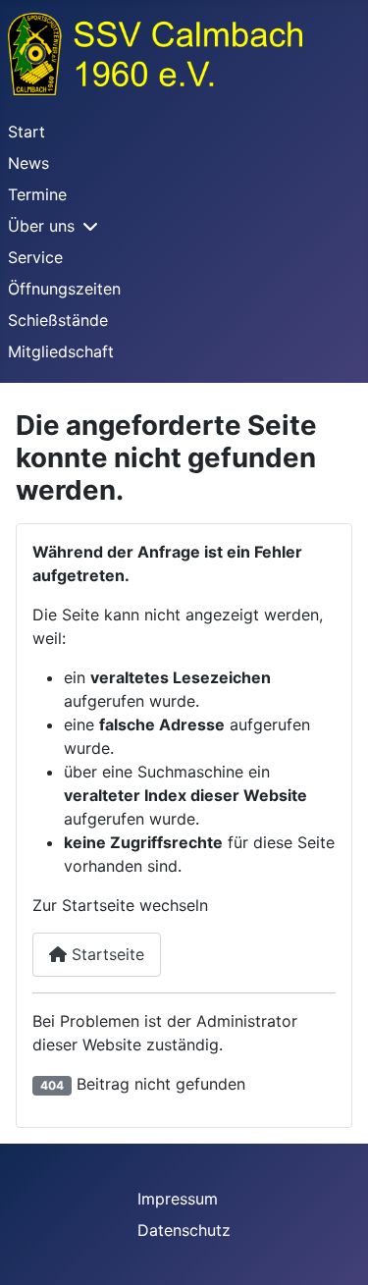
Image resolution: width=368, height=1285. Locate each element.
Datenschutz (184, 1230)
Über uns (41, 226)
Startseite (105, 954)
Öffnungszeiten (64, 288)
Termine (37, 194)
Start (26, 131)
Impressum (177, 1198)
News (28, 163)
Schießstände (58, 320)
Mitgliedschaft (61, 351)
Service (35, 257)
